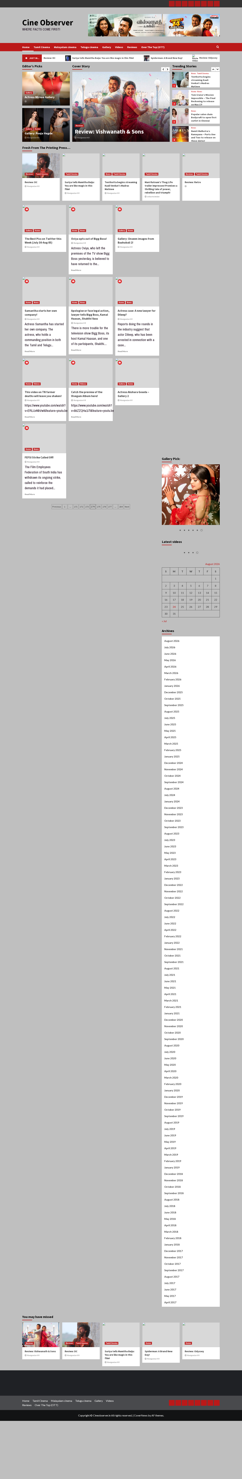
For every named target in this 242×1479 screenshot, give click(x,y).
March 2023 (171, 891)
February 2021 (172, 1032)
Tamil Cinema (42, 47)
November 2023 (173, 839)
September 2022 (174, 929)
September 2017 (174, 1295)
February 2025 (172, 775)
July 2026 (169, 672)
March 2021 (171, 1026)
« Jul (164, 646)
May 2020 (170, 1090)
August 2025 (171, 737)
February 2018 (172, 1263)
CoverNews (141, 1441)
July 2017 (169, 1308)
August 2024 (171, 814)
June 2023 (170, 871)
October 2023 (172, 846)
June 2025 (170, 749)
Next (127, 506)
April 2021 (170, 1019)
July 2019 (169, 1154)
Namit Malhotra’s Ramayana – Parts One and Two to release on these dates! (203, 117)
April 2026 (170, 692)
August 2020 (171, 1070)
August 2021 (171, 993)
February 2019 (172, 1186)
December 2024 (173, 788)
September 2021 (174, 987)
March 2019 (171, 1180)
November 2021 (173, 974)
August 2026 (171, 666)
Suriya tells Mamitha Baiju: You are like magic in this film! (76, 57)
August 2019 (171, 1148)
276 (104, 506)
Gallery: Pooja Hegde (39, 133)
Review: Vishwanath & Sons (40, 1376)
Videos (119, 47)
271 (76, 506)
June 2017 (170, 1315)
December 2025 (173, 717)
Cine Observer (47, 22)
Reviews (132, 47)
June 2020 (170, 1083)
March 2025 (171, 769)
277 (110, 506)
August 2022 (171, 936)
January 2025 (172, 782)
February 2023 (172, 897)
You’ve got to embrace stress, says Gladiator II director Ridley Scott (204, 135)
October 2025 (172, 724)
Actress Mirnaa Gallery (39, 97)
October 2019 (172, 1135)
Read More (76, 270)
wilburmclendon (153, 196)
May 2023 (170, 878)
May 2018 (170, 1244)
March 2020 (171, 1103)
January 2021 (172, 1038)
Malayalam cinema (65, 47)
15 (215, 618)
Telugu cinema (89, 47)
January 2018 (172, 1270)
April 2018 (170, 1250)
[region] (191, 500)
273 (87, 506)
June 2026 (170, 679)
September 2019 (174, 1141)
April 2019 (170, 1173)
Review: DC (89, 131)
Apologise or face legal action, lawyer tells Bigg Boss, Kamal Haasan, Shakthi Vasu (90, 314)
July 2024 (169, 820)
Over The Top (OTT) (153, 47)
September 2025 (174, 730)
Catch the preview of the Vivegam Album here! (86, 394)
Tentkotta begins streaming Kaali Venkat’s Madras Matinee (121, 186)
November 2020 (173, 1051)
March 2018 (171, 1257)
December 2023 (173, 833)
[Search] (218, 47)
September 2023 (174, 852)
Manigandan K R (83, 138)
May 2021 (170, 1013)
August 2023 (171, 859)
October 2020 (172, 1058)
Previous (56, 506)
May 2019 (170, 1167)
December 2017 (173, 1276)
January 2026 (172, 711)
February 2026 (172, 704)
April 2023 (170, 884)
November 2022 (173, 916)
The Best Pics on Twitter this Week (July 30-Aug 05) (43, 241)
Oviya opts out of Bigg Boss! (89, 239)
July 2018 (169, 1231)
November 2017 (173, 1282)
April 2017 (170, 1327)
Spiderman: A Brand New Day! (140, 57)
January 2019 (172, 1192)
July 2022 (169, 942)
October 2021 (172, 981)
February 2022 (172, 961)
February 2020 (172, 1109)
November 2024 (173, 794)
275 (98, 506)
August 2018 (171, 1225)
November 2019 (173, 1128)
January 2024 (172, 826)
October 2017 (172, 1289)
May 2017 (170, 1321)
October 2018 (172, 1212)
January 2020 (172, 1115)
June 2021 (170, 1006)
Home (25, 47)
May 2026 (170, 685)
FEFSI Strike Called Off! (39, 457)
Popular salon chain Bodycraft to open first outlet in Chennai (203, 99)
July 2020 (169, 1077)
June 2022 (170, 948)
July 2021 (169, 1000)
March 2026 (171, 698)
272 (81, 506)
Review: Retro (193, 182)
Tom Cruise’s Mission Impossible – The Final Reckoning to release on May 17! (203, 81)
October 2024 (172, 801)
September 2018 (174, 1218)
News (199, 73)
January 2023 (172, 904)
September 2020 (174, 1064)
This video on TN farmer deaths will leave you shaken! (43, 394)
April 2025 (170, 762)
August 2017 (171, 1302)
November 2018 (173, 1205)
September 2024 (174, 807)
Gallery (106, 47)
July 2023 (169, 865)
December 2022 (173, 910)
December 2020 (173, 1045)
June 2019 (170, 1160)
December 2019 (173, 1122)
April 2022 (170, 955)
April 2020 (170, 1096)
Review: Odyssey (182, 57)
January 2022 (172, 968)
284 (121, 506)
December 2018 (173, 1199)
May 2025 (170, 756)
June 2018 (170, 1237)
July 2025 (169, 743)
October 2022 (172, 923)
